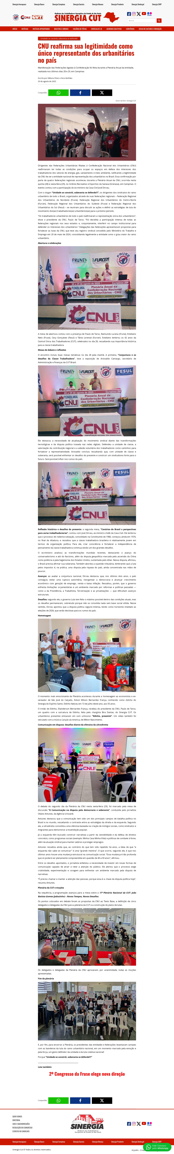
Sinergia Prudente (117, 4)
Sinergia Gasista (78, 4)
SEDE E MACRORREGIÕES (21, 1123)
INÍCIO (14, 28)
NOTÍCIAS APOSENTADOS (41, 28)
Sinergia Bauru (39, 4)
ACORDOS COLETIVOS (114, 28)
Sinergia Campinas (58, 4)
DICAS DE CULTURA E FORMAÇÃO (150, 28)
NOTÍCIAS (25, 28)
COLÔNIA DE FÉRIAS (80, 28)
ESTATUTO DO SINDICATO (20, 1131)
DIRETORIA (16, 1120)
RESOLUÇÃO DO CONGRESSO (22, 1127)
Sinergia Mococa (97, 4)
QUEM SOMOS (17, 1116)
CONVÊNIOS (130, 28)
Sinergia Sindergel (138, 4)
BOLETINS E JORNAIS (61, 28)
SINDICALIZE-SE (96, 28)
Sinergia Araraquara (19, 4)
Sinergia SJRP (157, 4)
